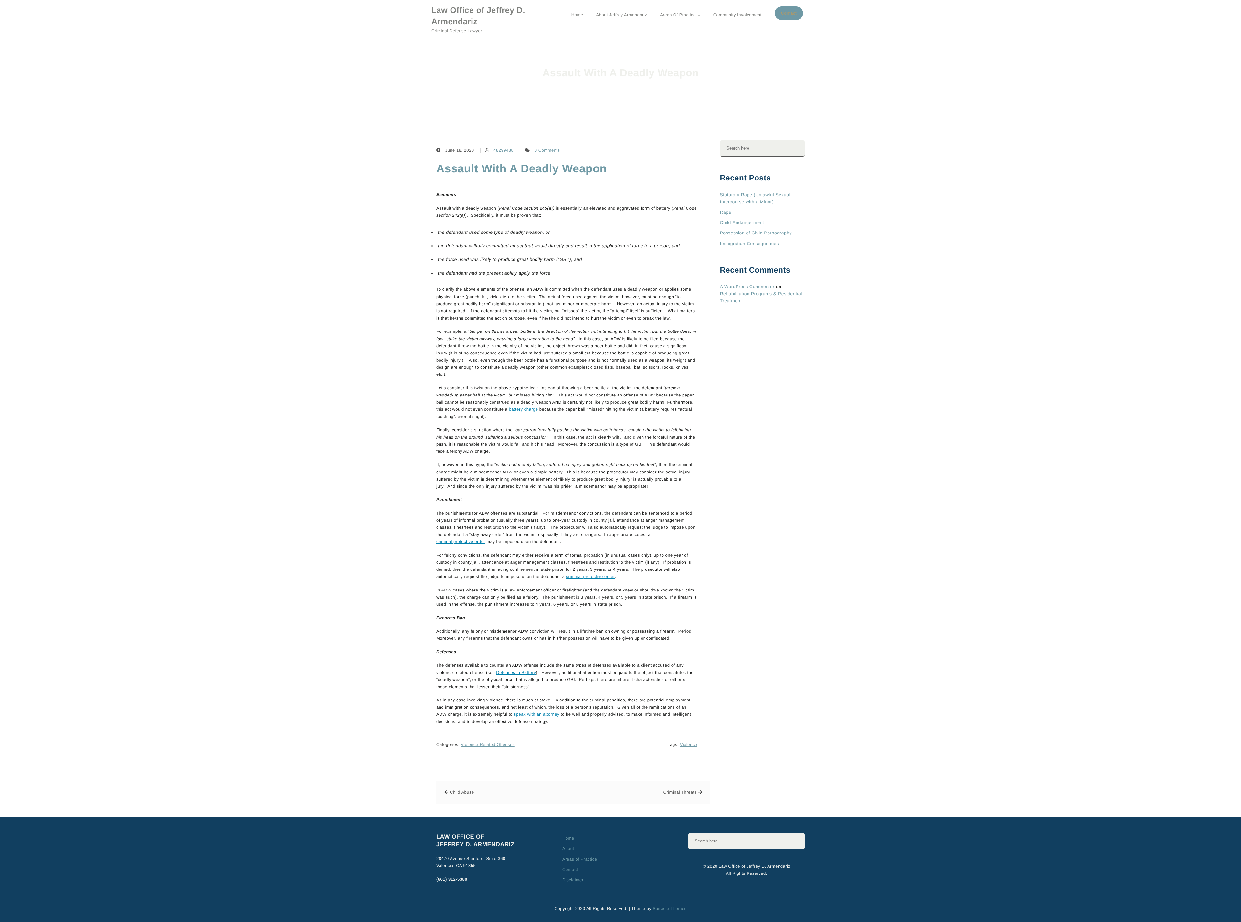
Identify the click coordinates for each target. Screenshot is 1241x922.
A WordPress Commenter (747, 286)
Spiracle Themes (670, 908)
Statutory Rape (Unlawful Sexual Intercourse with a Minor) (755, 198)
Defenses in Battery (516, 672)
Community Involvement (737, 14)
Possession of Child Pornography (756, 232)
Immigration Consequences (749, 243)
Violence (688, 744)
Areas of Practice (678, 14)
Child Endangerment (742, 222)
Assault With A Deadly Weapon (521, 168)
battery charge (523, 409)
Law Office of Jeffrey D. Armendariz (478, 16)
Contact (789, 13)
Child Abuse (462, 792)
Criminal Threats (680, 792)
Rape (725, 212)
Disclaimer (573, 879)
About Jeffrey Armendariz (621, 14)
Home (577, 14)
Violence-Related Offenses (488, 744)
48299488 (503, 150)
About (568, 848)
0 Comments (547, 150)
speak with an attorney (536, 714)
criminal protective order (460, 541)
